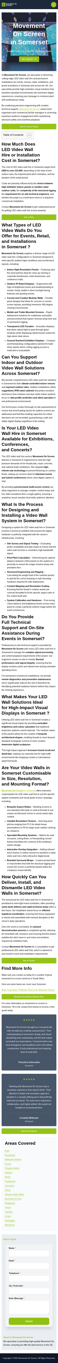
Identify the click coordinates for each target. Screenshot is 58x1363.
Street (8, 1190)
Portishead (10, 1181)
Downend (32, 990)
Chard (8, 1216)
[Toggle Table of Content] (28, 135)
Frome (8, 1164)
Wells (7, 1177)
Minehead (9, 1225)
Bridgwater (10, 1203)
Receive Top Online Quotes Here (29, 997)
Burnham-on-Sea (13, 1199)
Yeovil (8, 1207)
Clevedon (9, 1186)
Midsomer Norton (46, 990)
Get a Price (29, 217)
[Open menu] (53, 4)
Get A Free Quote (29, 1131)
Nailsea (8, 1172)
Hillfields (22, 990)
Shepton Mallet (12, 1168)
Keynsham (12, 990)
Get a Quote (27, 59)
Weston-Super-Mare (14, 1194)
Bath (4, 990)
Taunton (9, 1212)
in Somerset (19, 790)
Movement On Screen (29, 109)
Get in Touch (29, 960)
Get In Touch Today (29, 127)
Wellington (10, 1220)
